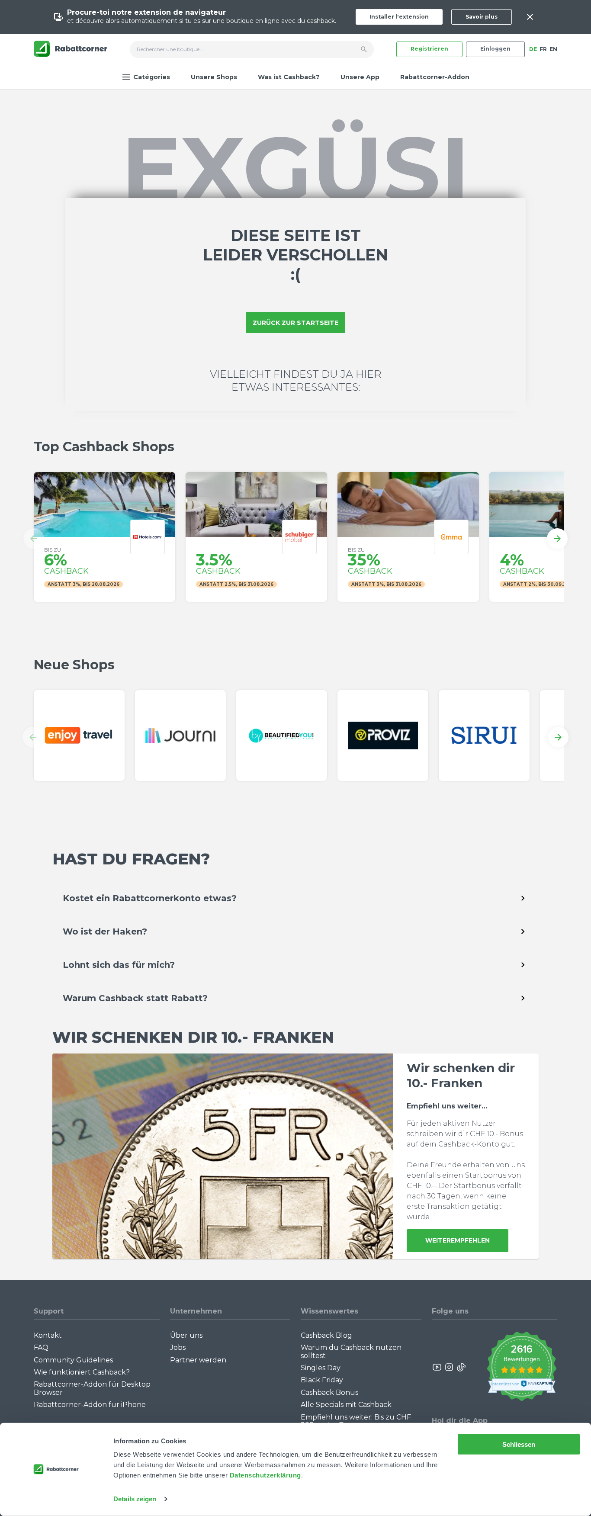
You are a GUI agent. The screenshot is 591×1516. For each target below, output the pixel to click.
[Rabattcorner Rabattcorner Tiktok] (460, 1367)
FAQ (41, 1347)
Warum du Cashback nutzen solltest (351, 1351)
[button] (33, 538)
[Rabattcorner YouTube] (437, 1367)
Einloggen (495, 48)
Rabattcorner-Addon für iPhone (90, 1404)
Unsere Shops (214, 77)
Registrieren (429, 48)
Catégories (151, 77)
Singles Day (320, 1368)
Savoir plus (482, 16)
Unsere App (359, 77)
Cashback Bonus (329, 1392)
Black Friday (322, 1380)
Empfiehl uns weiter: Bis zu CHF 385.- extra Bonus (356, 1421)
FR (543, 49)
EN (553, 49)
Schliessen (519, 1444)
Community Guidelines (73, 1360)
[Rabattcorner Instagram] (449, 1367)
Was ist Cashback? (289, 77)
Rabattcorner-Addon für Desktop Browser (92, 1388)
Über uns (186, 1335)
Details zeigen (134, 1499)
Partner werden (198, 1360)
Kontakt (48, 1335)
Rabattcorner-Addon (434, 77)
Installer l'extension (399, 16)
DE (533, 49)
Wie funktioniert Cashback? (82, 1372)
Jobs (178, 1347)
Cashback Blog (326, 1335)
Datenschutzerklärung (265, 1475)
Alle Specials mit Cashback (346, 1404)
